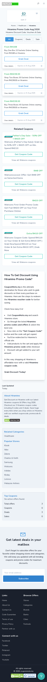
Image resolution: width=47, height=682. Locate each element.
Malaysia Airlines (11, 483)
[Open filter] (41, 676)
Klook (6, 445)
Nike (6, 449)
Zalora (7, 453)
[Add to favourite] (37, 13)
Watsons (8, 466)
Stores (26, 600)
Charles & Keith (11, 458)
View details (8, 66)
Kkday (7, 474)
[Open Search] (38, 4)
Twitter (5, 645)
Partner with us (8, 628)
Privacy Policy (7, 624)
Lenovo (7, 479)
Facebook (6, 641)
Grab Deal (23, 59)
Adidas (7, 470)
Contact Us (6, 610)
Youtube (5, 659)
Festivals (27, 624)
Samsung (8, 462)
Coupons (18, 39)
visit (23, 20)
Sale (38, 39)
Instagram (6, 655)
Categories (28, 605)
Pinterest (6, 650)
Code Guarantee (9, 614)
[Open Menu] (44, 4)
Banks (26, 614)
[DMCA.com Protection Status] (23, 420)
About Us (6, 605)
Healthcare (22, 26)
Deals (28, 39)
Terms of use (7, 619)
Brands (26, 610)
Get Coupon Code (23, 154)
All (9, 39)
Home (13, 26)
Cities (26, 619)
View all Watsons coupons (24, 160)
